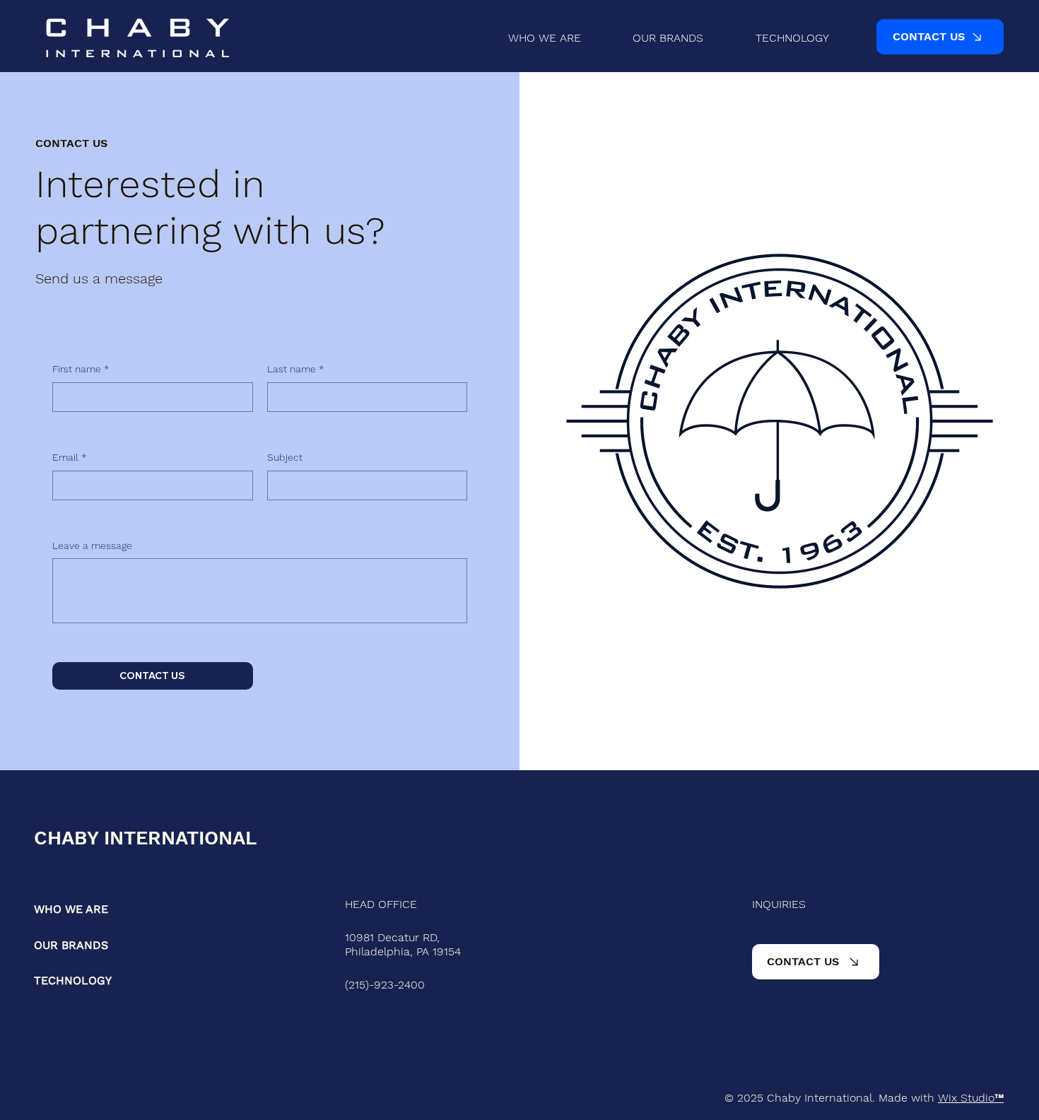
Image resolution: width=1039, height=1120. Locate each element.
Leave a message (92, 545)
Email (69, 457)
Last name (295, 369)
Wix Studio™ (971, 1097)
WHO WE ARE (71, 909)
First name (81, 369)
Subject (285, 457)
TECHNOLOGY (73, 980)
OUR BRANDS (71, 945)
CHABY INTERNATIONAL (145, 838)
